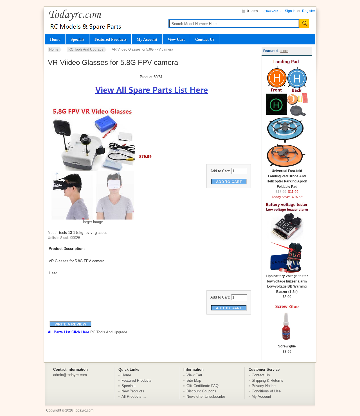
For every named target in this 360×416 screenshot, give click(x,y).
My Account (147, 39)
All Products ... (134, 396)
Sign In (290, 11)
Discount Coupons (201, 391)
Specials (77, 39)
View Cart (176, 39)
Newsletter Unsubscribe (205, 396)
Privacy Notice (264, 386)
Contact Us (204, 39)
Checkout (271, 11)
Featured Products (110, 39)
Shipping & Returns (267, 380)
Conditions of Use (266, 391)
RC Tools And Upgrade (86, 49)
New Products (133, 391)
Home (55, 39)
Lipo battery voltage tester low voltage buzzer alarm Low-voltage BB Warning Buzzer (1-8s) (287, 284)
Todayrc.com (83, 410)
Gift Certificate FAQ (202, 386)
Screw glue (287, 346)
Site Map (193, 380)
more (284, 51)
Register (308, 11)
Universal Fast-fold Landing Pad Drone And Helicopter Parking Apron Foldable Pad (287, 179)
